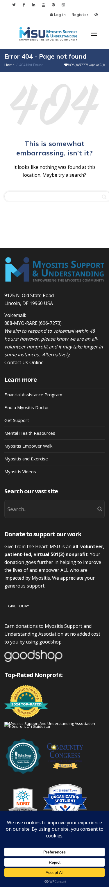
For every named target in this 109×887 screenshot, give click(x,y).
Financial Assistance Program (33, 394)
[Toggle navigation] (93, 34)
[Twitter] (14, 5)
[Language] (96, 15)
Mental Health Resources (29, 433)
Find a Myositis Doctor (26, 407)
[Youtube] (43, 5)
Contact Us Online (24, 362)
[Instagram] (63, 5)
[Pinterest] (53, 5)
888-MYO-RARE (20, 323)
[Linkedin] (33, 5)
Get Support (16, 420)
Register (80, 14)
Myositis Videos (20, 471)
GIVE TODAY (18, 606)
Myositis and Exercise (26, 459)
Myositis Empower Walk (28, 446)
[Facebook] (23, 5)
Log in (60, 14)
